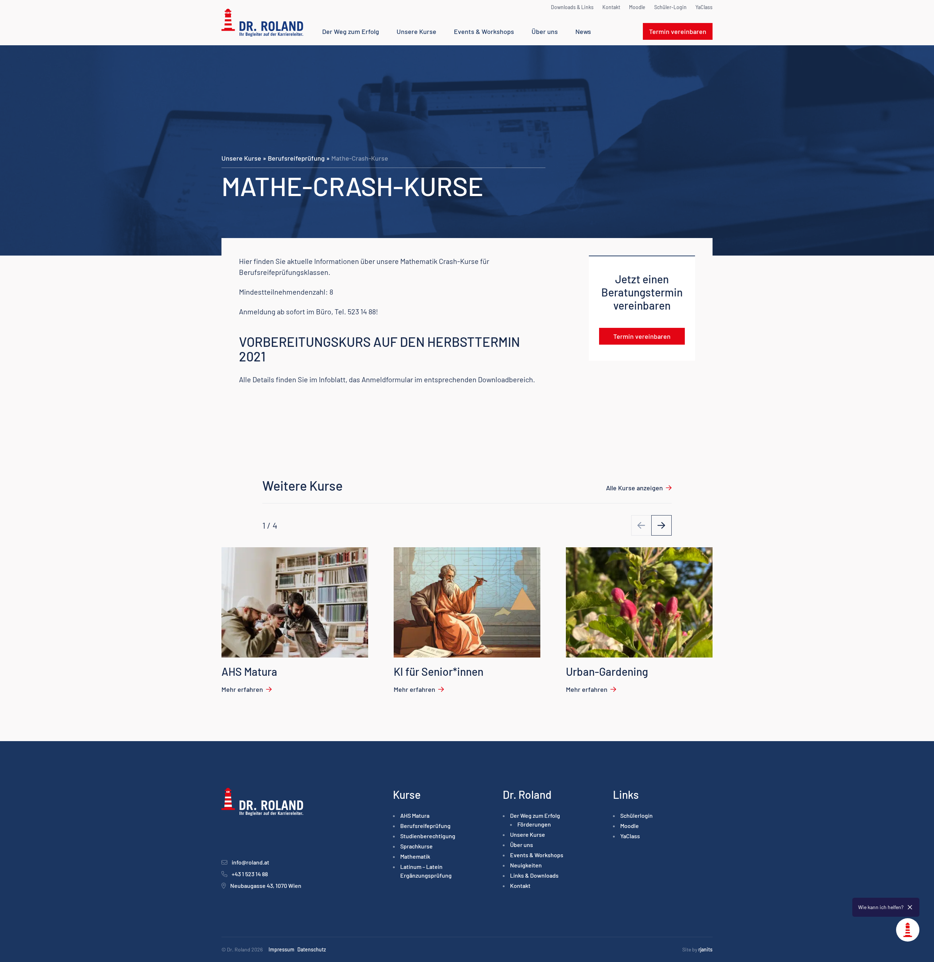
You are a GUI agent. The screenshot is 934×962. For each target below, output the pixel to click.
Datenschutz (311, 949)
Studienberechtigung (427, 835)
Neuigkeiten (526, 865)
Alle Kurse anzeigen (634, 488)
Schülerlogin (636, 815)
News (583, 31)
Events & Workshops (484, 31)
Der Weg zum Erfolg (350, 31)
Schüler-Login (670, 7)
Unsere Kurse (416, 31)
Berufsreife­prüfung (296, 158)
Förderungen (534, 824)
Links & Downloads (534, 875)
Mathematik (415, 856)
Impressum (281, 949)
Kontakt (611, 7)
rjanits (705, 949)
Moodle (637, 7)
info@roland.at (250, 862)
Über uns (545, 31)
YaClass (704, 7)
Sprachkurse (416, 846)
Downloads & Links (572, 7)
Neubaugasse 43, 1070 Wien (265, 885)
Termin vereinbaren (677, 31)
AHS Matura (414, 815)
